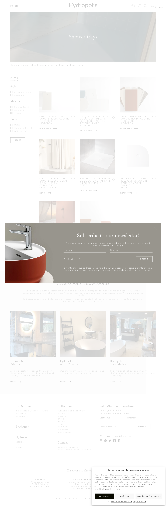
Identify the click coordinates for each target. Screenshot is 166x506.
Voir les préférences (149, 496)
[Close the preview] (155, 228)
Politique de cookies (121, 502)
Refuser (124, 496)
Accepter (104, 496)
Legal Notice (139, 502)
